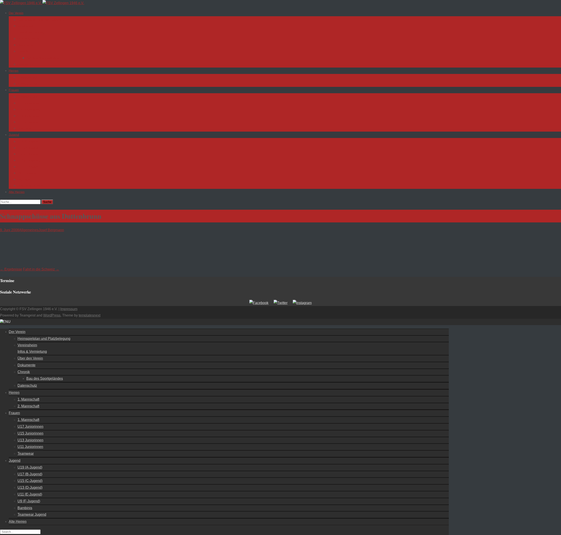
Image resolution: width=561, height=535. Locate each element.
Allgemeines (29, 230)
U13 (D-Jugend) (29, 160)
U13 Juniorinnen (29, 116)
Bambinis (24, 179)
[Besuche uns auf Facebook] (258, 303)
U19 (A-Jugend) (29, 141)
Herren (13, 70)
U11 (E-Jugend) (28, 166)
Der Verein (16, 13)
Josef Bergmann (51, 230)
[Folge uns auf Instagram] (302, 303)
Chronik (23, 51)
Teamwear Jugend (30, 185)
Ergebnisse (11, 269)
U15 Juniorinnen (29, 109)
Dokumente (26, 45)
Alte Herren (17, 192)
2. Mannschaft (27, 84)
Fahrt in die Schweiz (41, 269)
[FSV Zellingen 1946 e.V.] (42, 3)
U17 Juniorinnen (29, 103)
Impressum (68, 309)
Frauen (14, 90)
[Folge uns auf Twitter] (281, 303)
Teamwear (25, 128)
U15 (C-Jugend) (29, 154)
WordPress (51, 315)
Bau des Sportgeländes (42, 58)
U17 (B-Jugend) (29, 148)
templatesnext (89, 315)
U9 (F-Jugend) (28, 173)
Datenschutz (26, 64)
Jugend (14, 134)
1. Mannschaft (27, 77)
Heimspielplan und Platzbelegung (41, 19)
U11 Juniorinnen (29, 122)
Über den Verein (29, 38)
